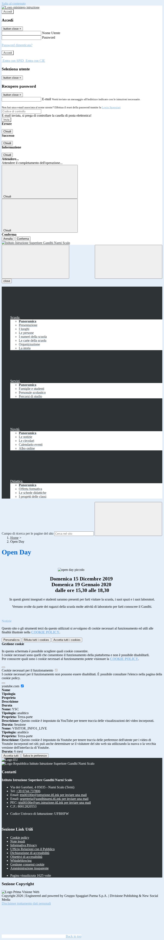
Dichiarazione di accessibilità (29, 853)
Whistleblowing (21, 860)
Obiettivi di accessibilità (26, 857)
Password (48, 37)
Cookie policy (19, 837)
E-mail (46, 99)
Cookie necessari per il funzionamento (28, 670)
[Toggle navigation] (35, 262)
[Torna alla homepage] (82, 243)
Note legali (17, 841)
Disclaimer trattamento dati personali (26, 903)
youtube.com (11, 686)
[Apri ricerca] (128, 262)
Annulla (8, 238)
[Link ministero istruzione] (21, 7)
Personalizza (11, 639)
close (6, 281)
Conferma (23, 238)
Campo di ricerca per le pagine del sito (27, 533)
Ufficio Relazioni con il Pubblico (32, 849)
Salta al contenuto (14, 3)
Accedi (7, 11)
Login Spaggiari (111, 107)
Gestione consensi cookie (27, 864)
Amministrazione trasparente (29, 868)
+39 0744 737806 (28, 791)
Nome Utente (51, 33)
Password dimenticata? (17, 45)
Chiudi (7, 131)
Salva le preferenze (35, 755)
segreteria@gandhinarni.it (54, 799)
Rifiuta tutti (36, 639)
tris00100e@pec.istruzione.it (54, 802)
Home (14, 538)
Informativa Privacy (23, 845)
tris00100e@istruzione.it (53, 795)
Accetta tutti (67, 639)
